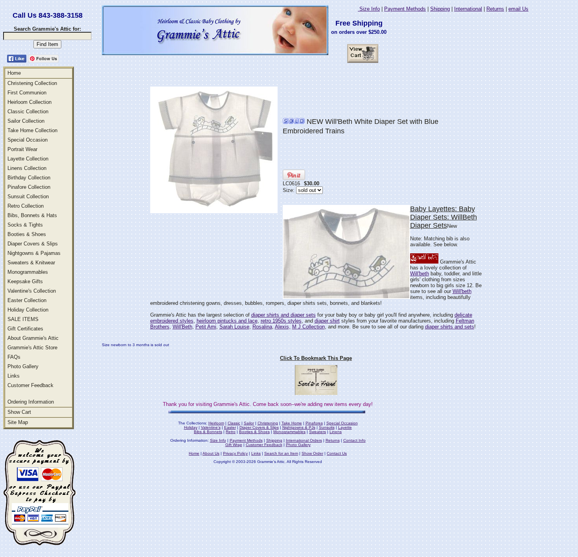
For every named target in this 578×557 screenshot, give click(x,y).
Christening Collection (32, 83)
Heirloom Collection (29, 102)
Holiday (190, 427)
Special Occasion (27, 140)
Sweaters (317, 432)
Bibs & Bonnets (208, 432)
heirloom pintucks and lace (227, 321)
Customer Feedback (30, 385)
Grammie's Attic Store (32, 347)
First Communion (26, 93)
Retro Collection (25, 206)
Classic (234, 423)
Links (13, 376)
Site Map (17, 422)
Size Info (369, 9)
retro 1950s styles (281, 321)
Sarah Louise (234, 327)
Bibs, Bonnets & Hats (32, 215)
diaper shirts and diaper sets (283, 315)
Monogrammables (27, 272)
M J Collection (308, 327)
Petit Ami (205, 327)
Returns (495, 9)
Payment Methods (405, 9)
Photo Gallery (23, 366)
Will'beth (419, 274)
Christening (268, 423)
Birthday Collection (28, 178)
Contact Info (354, 440)
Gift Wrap (233, 445)
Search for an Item (281, 453)
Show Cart (19, 412)
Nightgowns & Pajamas (34, 253)
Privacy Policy (235, 453)
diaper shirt (327, 321)
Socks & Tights (25, 225)
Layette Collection (27, 159)
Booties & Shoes (26, 234)
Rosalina (262, 327)
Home (14, 73)
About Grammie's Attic (33, 338)
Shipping (440, 9)
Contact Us (337, 453)
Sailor (249, 423)
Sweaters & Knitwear (31, 263)
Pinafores (314, 423)
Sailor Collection (25, 121)
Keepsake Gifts (25, 281)
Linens (335, 432)
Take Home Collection (32, 130)
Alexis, (283, 327)
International (468, 9)
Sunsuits (327, 427)
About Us (210, 453)
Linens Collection (26, 168)
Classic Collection (27, 111)
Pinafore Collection (28, 187)
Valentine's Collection (31, 291)
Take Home (292, 423)
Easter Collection (26, 300)
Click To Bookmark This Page (316, 358)
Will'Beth (182, 327)
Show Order (312, 453)
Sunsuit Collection (28, 196)
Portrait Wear (22, 149)
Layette (345, 427)
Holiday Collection (27, 310)
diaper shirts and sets (449, 327)
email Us (518, 9)
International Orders (304, 440)
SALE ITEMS (23, 319)
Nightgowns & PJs (298, 427)
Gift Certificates (25, 329)
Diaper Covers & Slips (32, 244)
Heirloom (216, 423)
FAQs (13, 357)
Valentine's (211, 427)
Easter (230, 427)
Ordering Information (30, 402)
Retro (231, 432)
